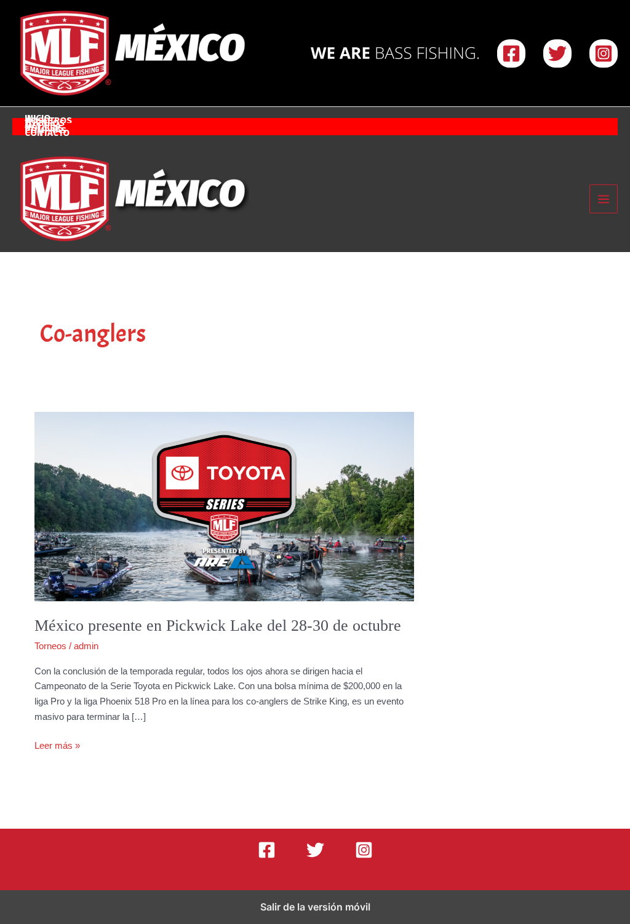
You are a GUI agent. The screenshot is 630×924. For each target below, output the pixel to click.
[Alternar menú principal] (603, 198)
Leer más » (57, 747)
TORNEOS (45, 124)
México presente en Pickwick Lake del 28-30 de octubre (217, 625)
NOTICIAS (44, 129)
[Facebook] (511, 53)
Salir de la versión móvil (315, 907)
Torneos (50, 646)
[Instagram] (603, 53)
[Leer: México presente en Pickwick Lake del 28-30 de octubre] (224, 505)
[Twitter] (557, 53)
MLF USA (43, 126)
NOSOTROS (48, 121)
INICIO (37, 119)
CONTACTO (47, 134)
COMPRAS (45, 131)
